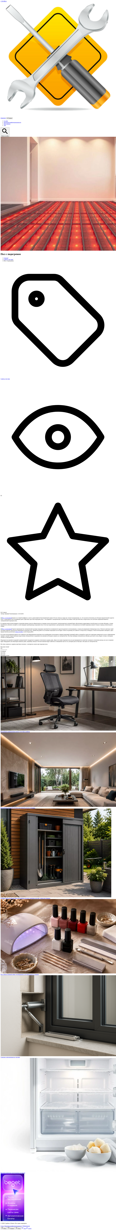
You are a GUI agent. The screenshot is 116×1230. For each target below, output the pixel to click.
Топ (5, 125)
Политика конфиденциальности (12, 122)
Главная (6, 258)
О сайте (6, 121)
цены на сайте (19, 631)
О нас (2, 1226)
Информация (26, 1226)
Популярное (7, 124)
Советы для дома (8, 259)
